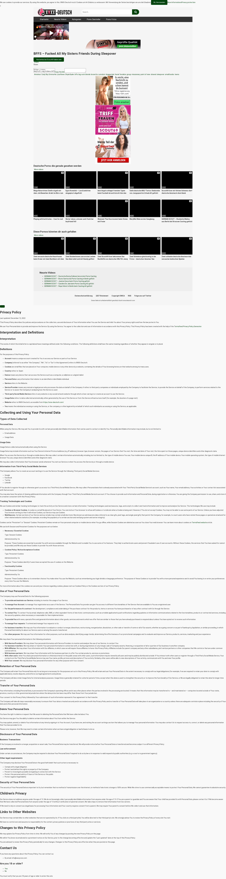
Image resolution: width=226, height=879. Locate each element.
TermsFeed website (199, 522)
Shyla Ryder (69, 74)
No (6, 871)
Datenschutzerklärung (84, 296)
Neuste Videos (60, 19)
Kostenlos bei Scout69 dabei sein (49, 59)
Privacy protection (188, 2)
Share (36, 62)
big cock (81, 74)
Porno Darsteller (93, 19)
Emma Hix (52, 74)
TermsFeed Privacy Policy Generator (187, 326)
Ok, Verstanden (159, 2)
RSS (129, 296)
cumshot (101, 74)
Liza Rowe (61, 74)
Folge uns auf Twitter (142, 296)
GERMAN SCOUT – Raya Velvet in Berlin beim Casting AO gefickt (68, 286)
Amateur (37, 74)
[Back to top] (218, 872)
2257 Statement (102, 296)
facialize (122, 74)
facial (116, 74)
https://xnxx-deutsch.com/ (53, 402)
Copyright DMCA (118, 296)
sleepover (160, 74)
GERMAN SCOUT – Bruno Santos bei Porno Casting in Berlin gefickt (69, 279)
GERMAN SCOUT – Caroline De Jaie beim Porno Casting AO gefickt (69, 284)
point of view (145, 74)
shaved (153, 74)
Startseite (44, 19)
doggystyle (109, 74)
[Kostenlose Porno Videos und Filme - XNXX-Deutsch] (54, 12)
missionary (135, 74)
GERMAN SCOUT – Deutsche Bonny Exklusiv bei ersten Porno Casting (70, 276)
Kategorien (76, 19)
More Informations (174, 2)
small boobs (169, 74)
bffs (76, 74)
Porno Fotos (111, 19)
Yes (6, 869)
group (128, 74)
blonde (87, 74)
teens (176, 74)
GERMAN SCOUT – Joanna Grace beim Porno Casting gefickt (67, 281)
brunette (94, 74)
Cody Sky (44, 74)
